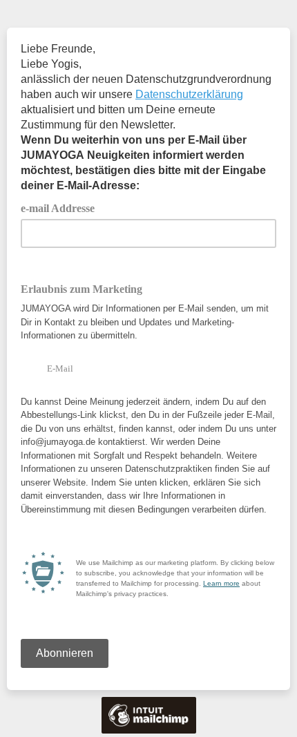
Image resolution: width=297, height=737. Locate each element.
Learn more (221, 583)
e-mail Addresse (62, 207)
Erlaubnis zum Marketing (81, 289)
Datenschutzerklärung (189, 94)
